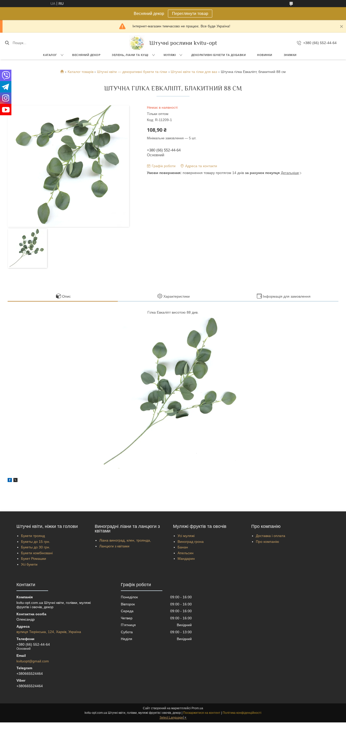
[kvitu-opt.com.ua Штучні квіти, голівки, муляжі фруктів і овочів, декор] (136, 42)
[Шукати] (7, 42)
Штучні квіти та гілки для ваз (194, 72)
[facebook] (10, 481)
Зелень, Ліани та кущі (130, 54)
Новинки (264, 54)
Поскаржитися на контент (201, 713)
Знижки (290, 54)
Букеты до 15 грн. (35, 542)
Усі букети (29, 564)
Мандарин (186, 559)
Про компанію (267, 542)
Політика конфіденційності (242, 713)
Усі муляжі (186, 536)
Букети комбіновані (37, 553)
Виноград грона (191, 542)
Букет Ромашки (33, 559)
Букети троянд (33, 536)
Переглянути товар (190, 13)
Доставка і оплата (270, 536)
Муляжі (170, 54)
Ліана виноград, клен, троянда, (125, 540)
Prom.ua (197, 708)
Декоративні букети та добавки (218, 54)
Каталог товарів (80, 72)
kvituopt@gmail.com (32, 661)
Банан (183, 547)
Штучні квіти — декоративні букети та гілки (132, 72)
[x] (15, 481)
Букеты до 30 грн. (35, 547)
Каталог (50, 54)
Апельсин (186, 553)
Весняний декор (86, 54)
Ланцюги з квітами (114, 546)
